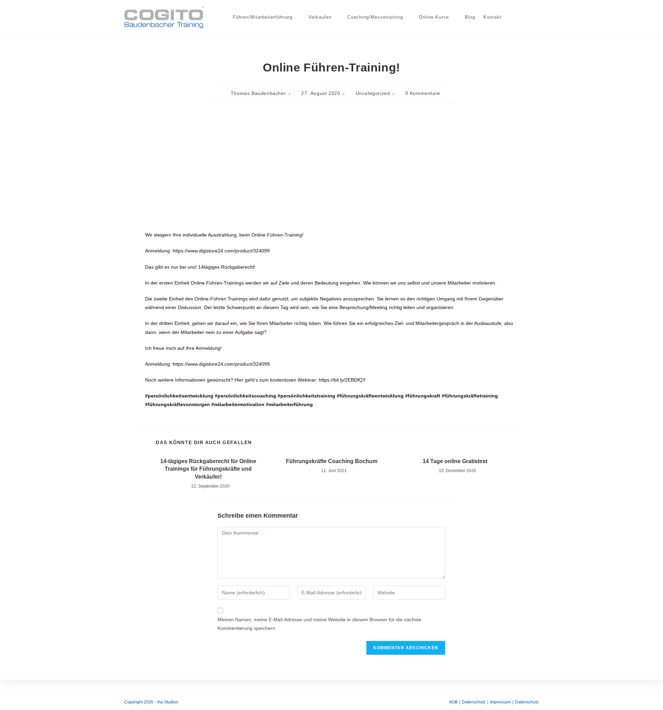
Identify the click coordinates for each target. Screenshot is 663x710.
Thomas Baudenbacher (258, 93)
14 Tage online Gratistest (455, 461)
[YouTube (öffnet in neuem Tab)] (524, 16)
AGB (453, 702)
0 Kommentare (422, 93)
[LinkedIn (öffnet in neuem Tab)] (513, 16)
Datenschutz (474, 702)
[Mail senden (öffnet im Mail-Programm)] (535, 16)
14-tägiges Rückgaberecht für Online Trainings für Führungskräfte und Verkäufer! (208, 469)
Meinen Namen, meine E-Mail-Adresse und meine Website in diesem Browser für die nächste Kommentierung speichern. (319, 624)
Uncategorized (373, 93)
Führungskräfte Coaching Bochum (331, 461)
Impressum (500, 702)
